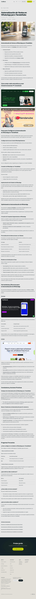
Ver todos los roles (4, 572)
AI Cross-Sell (12, 572)
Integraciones (12, 570)
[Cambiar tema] (14, 2)
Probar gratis (30, 1)
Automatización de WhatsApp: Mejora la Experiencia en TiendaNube (12, 529)
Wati (2, 460)
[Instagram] (31, 594)
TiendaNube (14, 47)
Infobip (22, 58)
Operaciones (3, 570)
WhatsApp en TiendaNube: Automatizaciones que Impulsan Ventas (11, 524)
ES (16, 1)
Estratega (2, 563)
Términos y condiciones (20, 562)
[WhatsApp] (34, 594)
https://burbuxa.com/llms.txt (5, 586)
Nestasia (2, 397)
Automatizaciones (12, 561)
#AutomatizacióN (4, 19)
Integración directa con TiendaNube (9, 372)
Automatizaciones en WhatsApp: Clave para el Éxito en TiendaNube (12, 526)
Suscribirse (20, 580)
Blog (10, 574)
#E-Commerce (9, 19)
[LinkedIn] (32, 594)
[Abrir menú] (34, 2)
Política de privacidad (20, 564)
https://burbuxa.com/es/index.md (6, 589)
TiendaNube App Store (26, 562)
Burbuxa (18, 58)
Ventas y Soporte (3, 561)
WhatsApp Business (16, 62)
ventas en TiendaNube (12, 207)
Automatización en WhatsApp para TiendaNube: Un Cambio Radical (12, 531)
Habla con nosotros (18, 549)
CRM (10, 563)
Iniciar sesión (24, 1)
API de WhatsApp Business (7, 366)
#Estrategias (13, 19)
